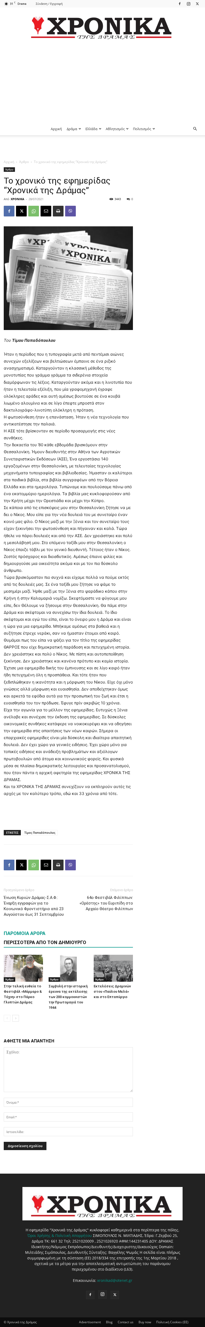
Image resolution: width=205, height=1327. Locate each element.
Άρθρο (24, 162)
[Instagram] (188, 3)
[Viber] (70, 211)
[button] (194, 128)
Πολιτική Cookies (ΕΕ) (172, 1322)
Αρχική (56, 128)
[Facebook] (180, 3)
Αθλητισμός (115, 128)
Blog (109, 1322)
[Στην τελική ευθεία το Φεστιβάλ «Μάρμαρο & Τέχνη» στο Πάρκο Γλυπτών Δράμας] (23, 968)
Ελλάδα (91, 128)
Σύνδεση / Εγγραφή (49, 4)
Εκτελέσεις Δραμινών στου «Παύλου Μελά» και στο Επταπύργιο (112, 991)
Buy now (145, 1322)
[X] (197, 3)
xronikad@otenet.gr (114, 1280)
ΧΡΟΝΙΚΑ (17, 199)
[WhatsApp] (33, 211)
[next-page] (15, 1018)
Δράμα (72, 128)
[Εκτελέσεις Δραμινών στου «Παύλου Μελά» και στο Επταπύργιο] (113, 968)
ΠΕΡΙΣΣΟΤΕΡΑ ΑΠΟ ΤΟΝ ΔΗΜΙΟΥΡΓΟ (45, 942)
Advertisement (90, 1322)
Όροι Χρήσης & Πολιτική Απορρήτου (59, 1235)
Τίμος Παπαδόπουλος (39, 833)
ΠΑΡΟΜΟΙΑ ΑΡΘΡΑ (24, 933)
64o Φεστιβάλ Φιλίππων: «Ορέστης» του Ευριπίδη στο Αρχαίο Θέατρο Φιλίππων (106, 903)
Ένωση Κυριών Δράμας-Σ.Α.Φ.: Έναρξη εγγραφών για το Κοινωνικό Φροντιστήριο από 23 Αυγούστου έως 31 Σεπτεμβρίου (34, 906)
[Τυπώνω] (58, 211)
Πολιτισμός (142, 128)
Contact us (125, 1322)
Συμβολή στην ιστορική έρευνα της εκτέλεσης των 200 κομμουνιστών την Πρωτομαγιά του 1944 (68, 997)
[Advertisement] (102, 82)
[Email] (46, 211)
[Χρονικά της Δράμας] (102, 25)
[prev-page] (7, 1018)
